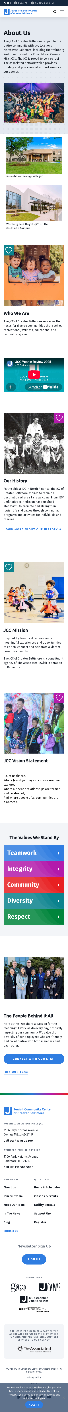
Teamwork (22, 852)
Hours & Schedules (47, 1187)
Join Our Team (13, 1196)
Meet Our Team (14, 1205)
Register (40, 1222)
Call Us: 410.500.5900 (18, 1167)
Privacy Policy (34, 1377)
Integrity (19, 868)
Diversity (20, 900)
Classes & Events (46, 1196)
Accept (34, 1404)
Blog (7, 1222)
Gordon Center (45, 3)
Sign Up (34, 1259)
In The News (12, 1213)
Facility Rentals (44, 1205)
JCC (9, 3)
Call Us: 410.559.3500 (18, 1140)
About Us (10, 1187)
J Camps (23, 3)
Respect (18, 916)
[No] (63, 1397)
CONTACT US (11, 1231)
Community (23, 884)
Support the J (43, 1213)
